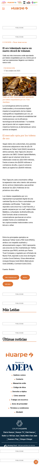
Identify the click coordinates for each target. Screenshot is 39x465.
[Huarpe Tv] (12, 2)
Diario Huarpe (8, 432)
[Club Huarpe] (4, 2)
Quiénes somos (19, 375)
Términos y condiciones (19, 408)
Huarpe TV (20, 432)
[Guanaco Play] (34, 2)
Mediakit (19, 412)
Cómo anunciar (19, 396)
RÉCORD (8, 284)
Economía (7, 42)
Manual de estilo (19, 383)
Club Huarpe (30, 432)
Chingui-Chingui (26, 439)
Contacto (19, 379)
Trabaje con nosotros (19, 400)
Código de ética (19, 387)
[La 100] (24, 2)
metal (25, 277)
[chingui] (19, 2)
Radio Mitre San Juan (29, 436)
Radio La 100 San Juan (10, 436)
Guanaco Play (13, 439)
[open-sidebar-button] (3, 8)
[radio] (28, 2)
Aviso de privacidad (19, 404)
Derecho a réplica (19, 392)
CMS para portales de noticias (21, 445)
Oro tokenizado (11, 277)
